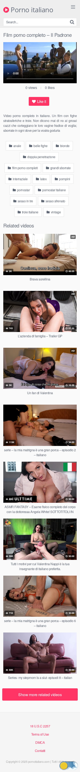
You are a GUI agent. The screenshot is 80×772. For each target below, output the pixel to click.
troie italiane (29, 212)
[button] (68, 766)
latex (43, 179)
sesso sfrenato (55, 201)
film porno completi (24, 167)
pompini (64, 179)
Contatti (40, 750)
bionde (64, 145)
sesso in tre (25, 201)
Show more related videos (40, 694)
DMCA (40, 742)
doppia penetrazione (41, 156)
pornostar (23, 190)
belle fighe (40, 145)
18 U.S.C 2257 (40, 726)
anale (17, 145)
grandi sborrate (60, 167)
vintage (55, 212)
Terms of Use (40, 734)
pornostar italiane (54, 190)
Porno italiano (31, 10)
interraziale (20, 179)
